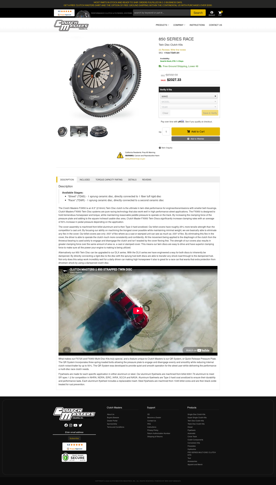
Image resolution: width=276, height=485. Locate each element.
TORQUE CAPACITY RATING (109, 179)
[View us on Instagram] (70, 426)
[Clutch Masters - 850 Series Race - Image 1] (62, 131)
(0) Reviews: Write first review (172, 49)
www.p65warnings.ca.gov (135, 158)
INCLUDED (85, 179)
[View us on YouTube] (75, 426)
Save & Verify (210, 113)
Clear (165, 113)
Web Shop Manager (173, 481)
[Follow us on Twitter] (80, 426)
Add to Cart (198, 131)
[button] (169, 12)
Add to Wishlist (197, 138)
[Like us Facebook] (66, 426)
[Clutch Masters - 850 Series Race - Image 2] (79, 131)
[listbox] (189, 96)
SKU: (161, 52)
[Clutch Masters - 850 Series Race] (105, 80)
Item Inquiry (167, 147)
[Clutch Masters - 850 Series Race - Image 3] (99, 131)
